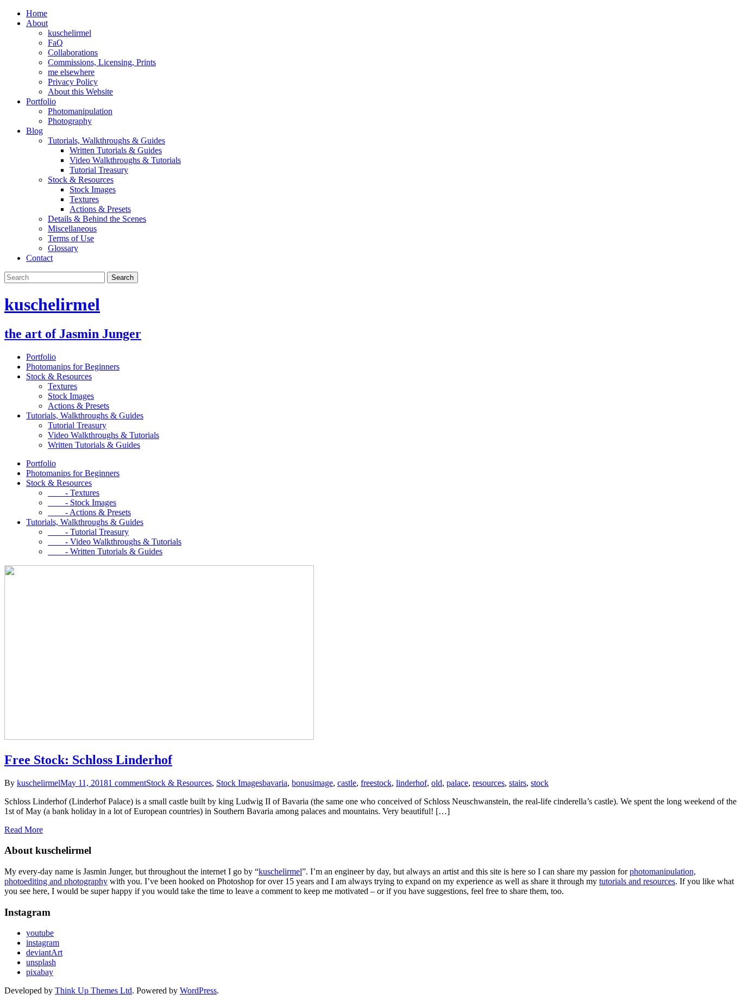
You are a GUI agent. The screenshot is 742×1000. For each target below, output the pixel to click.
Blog (34, 130)
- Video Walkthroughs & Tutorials (114, 541)
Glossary (63, 248)
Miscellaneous (72, 228)
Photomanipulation (80, 111)
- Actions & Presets (89, 512)
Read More (23, 829)
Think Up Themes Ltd (93, 990)
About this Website (80, 91)
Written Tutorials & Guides (116, 150)
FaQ (55, 42)
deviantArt (44, 952)
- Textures (73, 492)
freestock (376, 783)
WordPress (198, 990)
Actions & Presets (100, 209)
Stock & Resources (81, 179)
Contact (39, 257)
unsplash (41, 962)
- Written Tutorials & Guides (105, 551)
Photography (70, 121)
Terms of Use (71, 238)
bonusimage (312, 783)
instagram (42, 942)
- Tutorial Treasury (88, 531)
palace (457, 783)
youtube (40, 933)
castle (346, 783)
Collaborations (73, 52)
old (436, 783)
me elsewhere (71, 72)
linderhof (411, 783)
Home (36, 13)
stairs (517, 783)
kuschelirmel (69, 33)
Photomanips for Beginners (73, 366)
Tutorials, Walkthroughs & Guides (106, 140)
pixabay (39, 972)
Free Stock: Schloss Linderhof (88, 760)
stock (540, 783)
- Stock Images (82, 502)
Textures (84, 199)
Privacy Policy (73, 81)
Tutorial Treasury (99, 169)
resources (489, 783)
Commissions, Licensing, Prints (102, 62)
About (37, 23)
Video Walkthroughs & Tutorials (125, 160)
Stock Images (93, 189)
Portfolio (41, 101)
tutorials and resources (637, 881)
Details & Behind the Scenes (97, 218)
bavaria (274, 783)
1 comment (127, 783)
